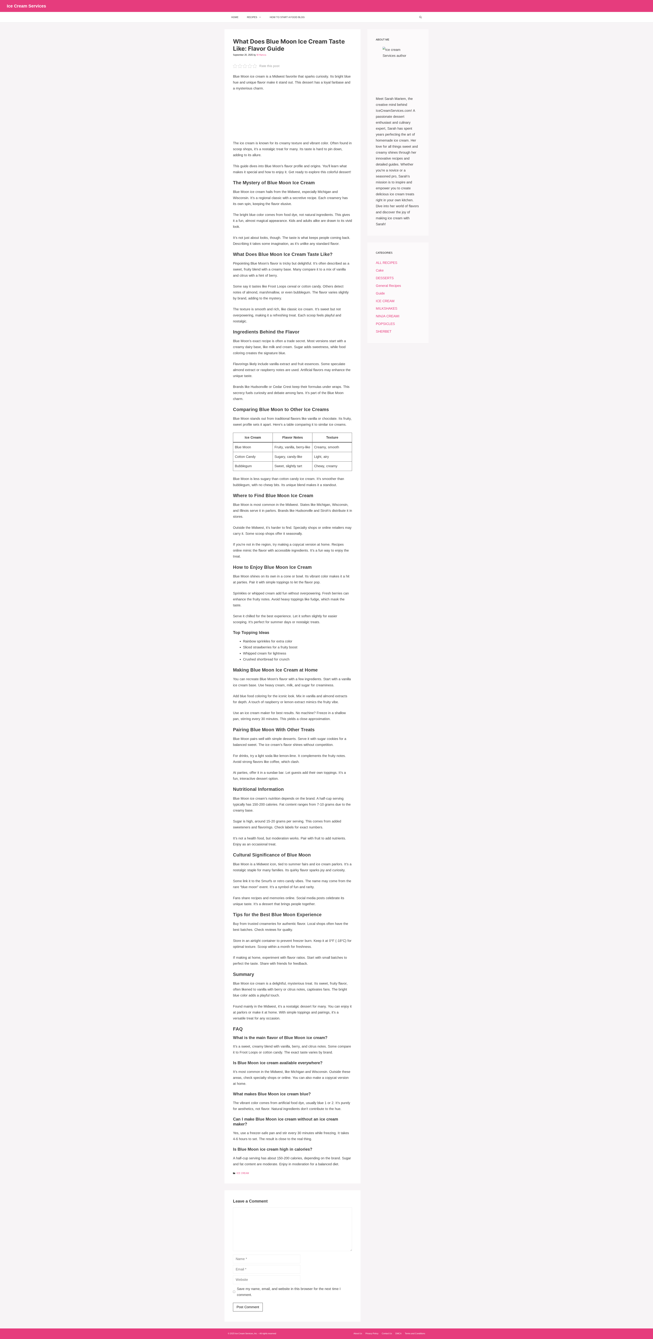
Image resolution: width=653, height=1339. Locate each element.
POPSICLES (385, 324)
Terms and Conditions (415, 1333)
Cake (380, 270)
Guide (380, 293)
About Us (358, 1333)
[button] (420, 17)
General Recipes (388, 286)
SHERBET (383, 331)
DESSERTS (385, 278)
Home (234, 17)
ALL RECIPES (386, 263)
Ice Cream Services (26, 6)
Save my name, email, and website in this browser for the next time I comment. (289, 1292)
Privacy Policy (371, 1333)
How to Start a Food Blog (287, 17)
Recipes (252, 17)
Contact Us (387, 1333)
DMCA (398, 1333)
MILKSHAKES (386, 308)
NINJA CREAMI (387, 316)
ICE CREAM (243, 1173)
